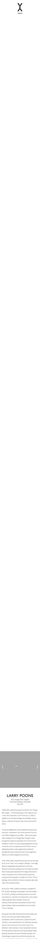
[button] (2, 767)
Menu (20, 13)
